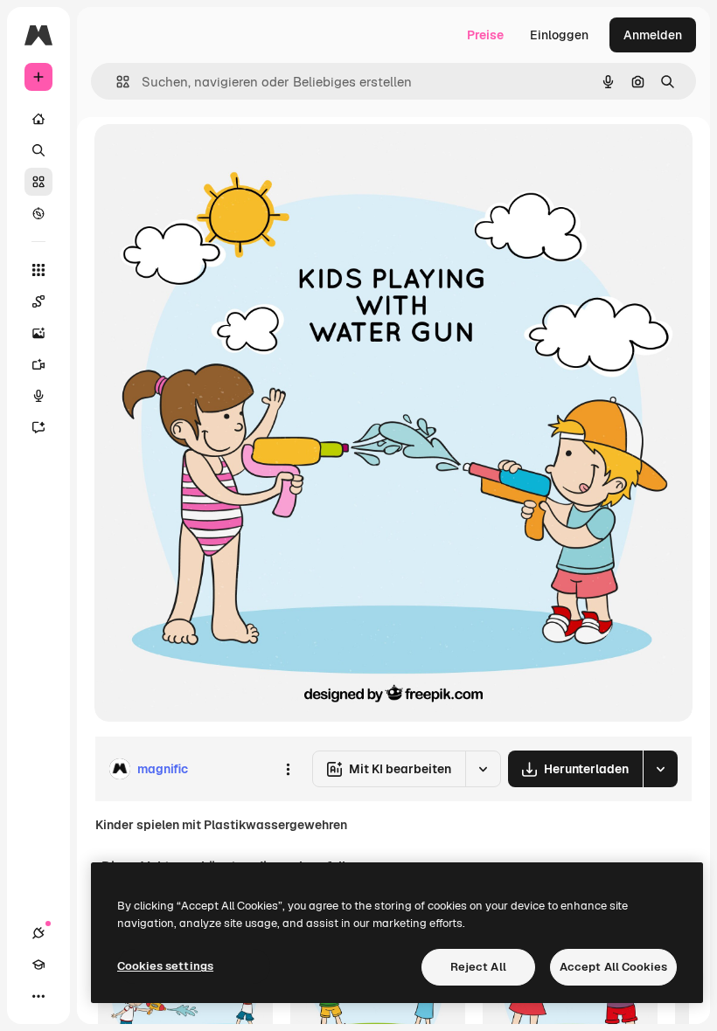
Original (206, 157)
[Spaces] (38, 301)
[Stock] (38, 182)
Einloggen (559, 35)
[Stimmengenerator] (38, 396)
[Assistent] (38, 427)
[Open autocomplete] (116, 81)
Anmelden (652, 35)
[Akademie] (38, 965)
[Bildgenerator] (38, 333)
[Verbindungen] (38, 933)
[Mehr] (38, 996)
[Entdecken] (38, 213)
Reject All (478, 966)
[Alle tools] (38, 270)
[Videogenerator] (38, 364)
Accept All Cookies (613, 966)
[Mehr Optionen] (287, 768)
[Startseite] (38, 119)
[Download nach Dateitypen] (660, 769)
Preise (485, 35)
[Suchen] (38, 150)
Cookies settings (165, 965)
